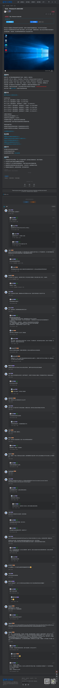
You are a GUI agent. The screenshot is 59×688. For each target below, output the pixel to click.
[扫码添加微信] (57, 676)
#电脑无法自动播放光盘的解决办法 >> (12, 136)
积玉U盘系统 (17, 153)
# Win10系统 (17, 178)
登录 (27, 202)
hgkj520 (10, 275)
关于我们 (25, 679)
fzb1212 (10, 454)
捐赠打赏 (23, 678)
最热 (7, 206)
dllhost (9, 437)
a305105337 (10, 398)
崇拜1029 (10, 365)
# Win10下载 (11, 178)
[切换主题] (57, 679)
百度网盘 (34, 21)
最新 (4, 206)
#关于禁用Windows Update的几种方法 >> (12, 144)
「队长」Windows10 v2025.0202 (13, 9)
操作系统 (7, 5)
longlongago (10, 471)
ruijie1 (9, 250)
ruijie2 (14, 267)
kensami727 (13, 348)
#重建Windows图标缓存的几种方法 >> (12, 142)
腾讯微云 (10, 21)
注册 (33, 202)
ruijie (9, 291)
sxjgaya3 (10, 606)
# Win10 (6, 178)
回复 (12, 213)
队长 (7, 11)
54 (46, 14)
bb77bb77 (10, 565)
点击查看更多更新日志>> (9, 131)
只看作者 (53, 206)
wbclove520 (15, 356)
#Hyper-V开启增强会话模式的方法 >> (11, 140)
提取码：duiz (41, 21)
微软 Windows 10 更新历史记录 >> (11, 95)
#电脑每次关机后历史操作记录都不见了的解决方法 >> (15, 138)
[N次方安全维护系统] (57, 672)
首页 (4, 5)
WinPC (11, 5)
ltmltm (9, 307)
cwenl (9, 430)
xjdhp (9, 210)
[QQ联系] (57, 674)
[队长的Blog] (8, 679)
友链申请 (27, 678)
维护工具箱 (13, 88)
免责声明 (31, 678)
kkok (12, 330)
